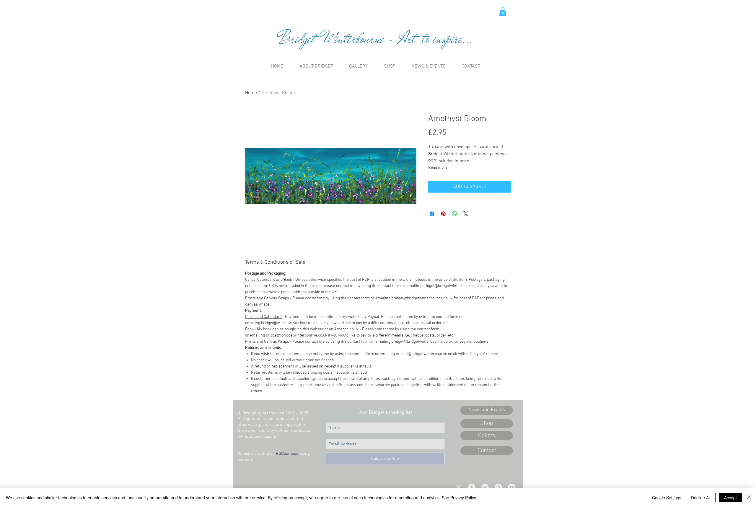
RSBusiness (287, 453)
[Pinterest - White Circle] (498, 487)
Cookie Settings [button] (666, 498)
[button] (502, 11)
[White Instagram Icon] (458, 487)
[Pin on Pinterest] (443, 213)
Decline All (701, 498)
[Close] (748, 497)
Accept (730, 498)
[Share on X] (465, 213)
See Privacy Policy (459, 498)
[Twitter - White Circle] (485, 487)
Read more (437, 167)
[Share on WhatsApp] (454, 213)
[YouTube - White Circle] (511, 487)
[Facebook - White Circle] (471, 487)
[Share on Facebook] (432, 213)
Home (251, 93)
